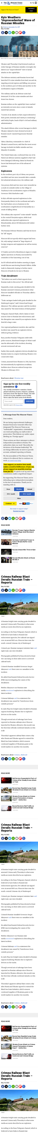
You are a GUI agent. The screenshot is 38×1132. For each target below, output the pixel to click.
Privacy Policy (19, 405)
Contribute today (31, 10)
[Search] (33, 3)
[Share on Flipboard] (20, 32)
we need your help (14, 460)
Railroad (24, 755)
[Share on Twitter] (6, 32)
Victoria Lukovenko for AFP (11, 27)
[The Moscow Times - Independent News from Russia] (12, 3)
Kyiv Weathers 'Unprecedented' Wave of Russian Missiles (18, 20)
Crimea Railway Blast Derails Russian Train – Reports (16, 579)
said (35, 648)
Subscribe (29, 401)
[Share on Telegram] (9, 32)
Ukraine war (19, 378)
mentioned (10, 690)
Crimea (17, 755)
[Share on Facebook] (2, 32)
